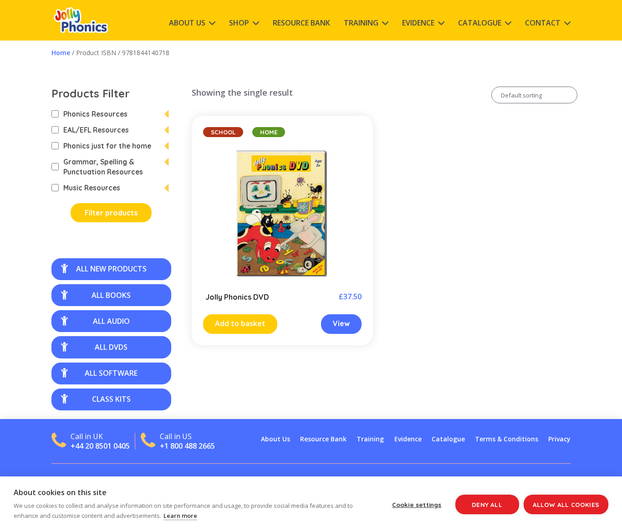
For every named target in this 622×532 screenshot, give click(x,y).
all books (111, 295)
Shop (239, 23)
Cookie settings (417, 504)
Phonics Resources (95, 113)
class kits (111, 399)
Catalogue (479, 23)
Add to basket (240, 323)
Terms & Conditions (506, 439)
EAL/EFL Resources (96, 129)
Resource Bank (301, 23)
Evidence (418, 23)
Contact (543, 23)
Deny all (487, 504)
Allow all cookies (566, 504)
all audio (111, 321)
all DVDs (111, 347)
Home (60, 52)
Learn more (180, 516)
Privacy (559, 439)
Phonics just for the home (107, 145)
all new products (111, 269)
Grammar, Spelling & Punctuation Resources (103, 166)
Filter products (111, 212)
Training (361, 23)
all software (111, 373)
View (341, 323)
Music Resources (91, 187)
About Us (187, 23)
